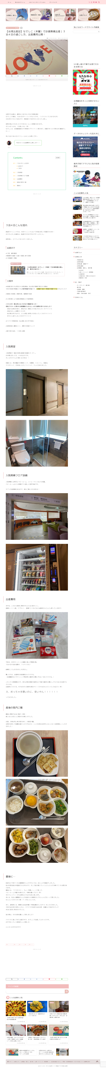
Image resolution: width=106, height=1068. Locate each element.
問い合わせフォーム (20, 2)
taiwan (31, 944)
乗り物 (79, 287)
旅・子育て (78, 282)
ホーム (9, 2)
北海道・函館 (81, 289)
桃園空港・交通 (83, 278)
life (26, 944)
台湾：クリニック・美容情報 (12, 28)
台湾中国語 (80, 262)
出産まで (20, 166)
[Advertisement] (37, 99)
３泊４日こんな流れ (23, 163)
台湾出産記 (80, 266)
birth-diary (9, 944)
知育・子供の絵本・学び (84, 293)
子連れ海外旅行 (81, 291)
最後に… (19, 185)
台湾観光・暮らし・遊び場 (84, 268)
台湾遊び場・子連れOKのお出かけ (87, 276)
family (21, 944)
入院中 (20, 168)
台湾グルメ (78, 252)
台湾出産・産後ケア (82, 264)
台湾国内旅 (82, 274)
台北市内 (81, 270)
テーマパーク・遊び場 (83, 285)
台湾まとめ (78, 257)
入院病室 (19, 172)
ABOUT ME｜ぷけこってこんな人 (37, 2)
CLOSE (57, 157)
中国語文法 (80, 260)
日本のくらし (79, 297)
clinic (16, 944)
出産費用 (19, 179)
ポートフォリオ (53, 2)
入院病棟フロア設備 (23, 176)
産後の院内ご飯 (21, 182)
